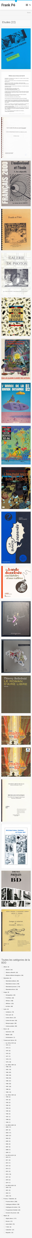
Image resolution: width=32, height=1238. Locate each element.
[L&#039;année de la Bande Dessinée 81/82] (16, 403)
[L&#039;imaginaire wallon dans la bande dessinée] (16, 488)
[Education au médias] (16, 48)
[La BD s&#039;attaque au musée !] (16, 618)
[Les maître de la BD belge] (16, 730)
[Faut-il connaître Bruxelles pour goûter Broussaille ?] (16, 137)
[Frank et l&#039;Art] (16, 229)
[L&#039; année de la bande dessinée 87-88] (16, 316)
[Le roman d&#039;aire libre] (16, 694)
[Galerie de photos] (16, 273)
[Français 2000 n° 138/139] (16, 183)
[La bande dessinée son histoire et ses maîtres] (16, 582)
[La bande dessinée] (16, 537)
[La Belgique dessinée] (16, 656)
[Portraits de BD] (16, 888)
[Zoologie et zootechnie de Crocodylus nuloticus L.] (16, 930)
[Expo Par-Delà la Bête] (16, 93)
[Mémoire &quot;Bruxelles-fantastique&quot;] (16, 800)
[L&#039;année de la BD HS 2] (16, 445)
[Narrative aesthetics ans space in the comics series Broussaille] (16, 846)
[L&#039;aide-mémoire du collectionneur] (16, 359)
